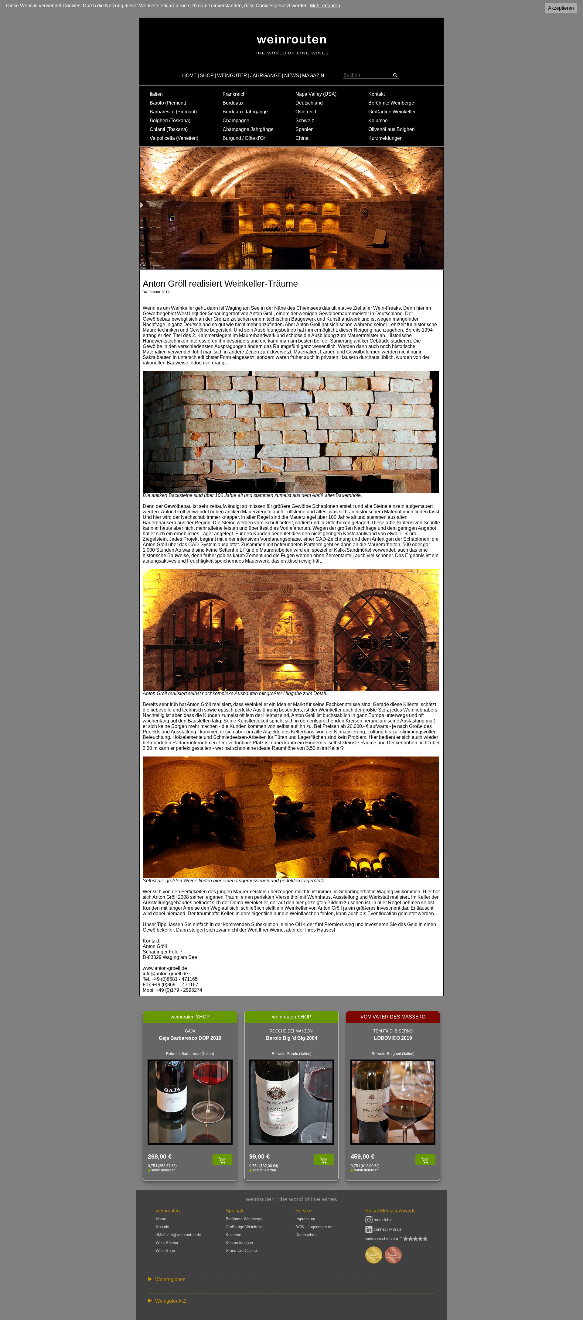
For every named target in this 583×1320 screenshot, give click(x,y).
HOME (189, 75)
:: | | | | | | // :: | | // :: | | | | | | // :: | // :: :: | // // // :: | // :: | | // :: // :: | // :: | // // (287, 1280)
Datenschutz (306, 1234)
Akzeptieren (561, 8)
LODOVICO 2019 (393, 1038)
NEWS (291, 75)
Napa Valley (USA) (315, 94)
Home (161, 1219)
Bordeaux (233, 102)
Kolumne (378, 120)
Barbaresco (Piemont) (173, 111)
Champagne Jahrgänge (248, 129)
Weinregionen (170, 1279)
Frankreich (234, 94)
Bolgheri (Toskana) (170, 120)
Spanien (304, 129)
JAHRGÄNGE (265, 75)
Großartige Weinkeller (392, 111)
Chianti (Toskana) (169, 129)
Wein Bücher (167, 1242)
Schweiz (304, 120)
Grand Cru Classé (241, 1250)
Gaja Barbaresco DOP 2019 (190, 1038)
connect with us (387, 1229)
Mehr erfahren (325, 5)
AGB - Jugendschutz (313, 1227)
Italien (156, 94)
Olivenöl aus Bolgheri (391, 129)
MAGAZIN (313, 75)
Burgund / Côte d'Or (244, 138)
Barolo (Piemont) (168, 102)
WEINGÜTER (232, 75)
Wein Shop (165, 1250)
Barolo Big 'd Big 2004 (291, 1038)
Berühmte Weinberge (391, 102)
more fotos (383, 1219)
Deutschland (309, 102)
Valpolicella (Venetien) (174, 138)
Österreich (306, 111)
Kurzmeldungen (385, 138)
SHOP (207, 75)
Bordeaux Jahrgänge (245, 111)
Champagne (236, 120)
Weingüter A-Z (170, 1301)
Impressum (305, 1219)
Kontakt (376, 94)
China (302, 138)
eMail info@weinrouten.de (178, 1234)
